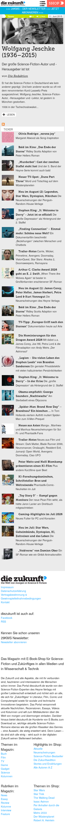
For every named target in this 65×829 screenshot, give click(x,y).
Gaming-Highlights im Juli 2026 (40, 514)
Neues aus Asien (29, 425)
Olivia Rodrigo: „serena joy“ (36, 133)
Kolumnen (6, 776)
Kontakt (5, 602)
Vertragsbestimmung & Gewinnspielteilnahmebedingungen (21, 596)
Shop (54, 3)
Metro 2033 (40, 812)
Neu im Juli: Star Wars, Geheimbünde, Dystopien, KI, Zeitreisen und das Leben (35, 532)
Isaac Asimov (41, 801)
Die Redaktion (18, 76)
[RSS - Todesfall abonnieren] (3, 124)
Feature (5, 814)
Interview (6, 810)
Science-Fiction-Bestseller (48, 756)
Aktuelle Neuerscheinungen (44, 750)
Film (3, 757)
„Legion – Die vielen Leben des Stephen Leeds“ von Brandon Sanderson (37, 362)
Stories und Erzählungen (48, 763)
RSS (3, 621)
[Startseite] (12, 4)
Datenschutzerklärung (13, 591)
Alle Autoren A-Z (43, 767)
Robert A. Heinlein (44, 820)
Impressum (7, 587)
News (4, 795)
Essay (4, 799)
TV (2, 761)
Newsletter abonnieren (14, 642)
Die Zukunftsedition (45, 760)
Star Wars (39, 790)
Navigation (43, 3)
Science (5, 772)
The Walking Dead (44, 797)
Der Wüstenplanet (44, 816)
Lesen (11, 114)
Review (5, 802)
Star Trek (39, 794)
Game (4, 765)
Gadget (5, 768)
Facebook (6, 618)
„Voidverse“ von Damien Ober (38, 550)
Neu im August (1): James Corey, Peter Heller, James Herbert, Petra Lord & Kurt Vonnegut (39, 292)
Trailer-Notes (27, 251)
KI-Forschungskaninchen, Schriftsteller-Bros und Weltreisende (34, 480)
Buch (4, 753)
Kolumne (6, 806)
